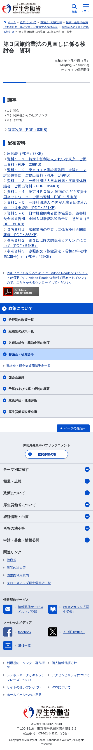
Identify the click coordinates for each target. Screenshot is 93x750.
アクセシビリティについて (71, 675)
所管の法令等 (14, 528)
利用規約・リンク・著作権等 (26, 665)
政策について (14, 493)
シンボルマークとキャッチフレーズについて (26, 677)
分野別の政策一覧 (21, 319)
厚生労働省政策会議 (23, 412)
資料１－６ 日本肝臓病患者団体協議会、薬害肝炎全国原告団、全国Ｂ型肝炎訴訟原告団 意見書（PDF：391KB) (46, 218)
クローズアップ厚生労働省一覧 (29, 583)
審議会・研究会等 (21, 354)
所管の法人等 (16, 567)
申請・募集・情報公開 (21, 540)
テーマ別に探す (16, 469)
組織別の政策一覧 (21, 331)
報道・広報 (12, 481)
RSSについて (61, 687)
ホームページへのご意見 (24, 694)
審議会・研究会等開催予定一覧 (28, 366)
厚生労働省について (19, 505)
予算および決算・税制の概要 (29, 389)
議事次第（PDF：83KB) (27, 130)
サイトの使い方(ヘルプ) (24, 687)
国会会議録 (16, 377)
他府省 (11, 560)
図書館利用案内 (18, 575)
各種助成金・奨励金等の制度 (29, 343)
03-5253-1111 (48, 733)
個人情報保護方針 (64, 663)
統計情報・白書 (16, 517)
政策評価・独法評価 (23, 400)
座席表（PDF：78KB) (25, 154)
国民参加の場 (47, 454)
